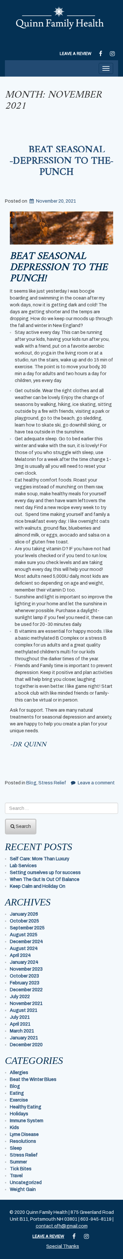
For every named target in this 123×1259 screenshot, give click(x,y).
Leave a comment (96, 782)
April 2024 (20, 955)
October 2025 (24, 921)
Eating (17, 1093)
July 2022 (20, 996)
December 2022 (26, 989)
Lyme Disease (24, 1134)
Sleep (16, 1148)
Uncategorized (26, 1182)
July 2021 (20, 1017)
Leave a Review (76, 53)
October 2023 (24, 976)
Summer (18, 1161)
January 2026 (24, 914)
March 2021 (22, 1031)
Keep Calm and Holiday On (37, 886)
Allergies (19, 1072)
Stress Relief (52, 782)
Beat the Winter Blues (33, 1079)
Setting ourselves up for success (45, 872)
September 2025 (27, 927)
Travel (16, 1175)
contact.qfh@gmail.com (62, 1226)
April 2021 (20, 1024)
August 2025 (23, 934)
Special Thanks (62, 1246)
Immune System (26, 1120)
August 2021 (23, 1010)
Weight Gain (23, 1189)
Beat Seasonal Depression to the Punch (62, 161)
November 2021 (26, 1003)
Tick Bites (20, 1168)
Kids (14, 1127)
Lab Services (23, 865)
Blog (31, 782)
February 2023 (24, 982)
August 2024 (24, 948)
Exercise (19, 1100)
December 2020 (26, 1044)
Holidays (19, 1113)
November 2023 (26, 969)
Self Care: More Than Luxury (39, 858)
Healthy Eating (25, 1106)
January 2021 (24, 1037)
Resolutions (23, 1141)
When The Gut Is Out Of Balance (44, 879)
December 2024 (26, 941)
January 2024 (24, 962)
